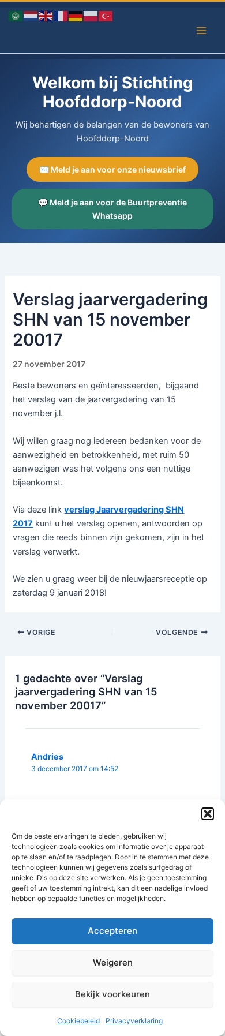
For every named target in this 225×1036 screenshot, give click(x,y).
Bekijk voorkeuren (112, 994)
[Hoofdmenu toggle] (201, 30)
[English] (46, 15)
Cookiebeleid (78, 1020)
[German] (76, 15)
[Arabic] (16, 15)
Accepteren (112, 930)
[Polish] (91, 15)
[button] (207, 814)
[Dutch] (31, 15)
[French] (61, 15)
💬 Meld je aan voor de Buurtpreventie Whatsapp (112, 208)
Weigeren (113, 962)
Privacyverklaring (134, 1020)
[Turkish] (106, 15)
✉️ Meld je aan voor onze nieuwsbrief (112, 169)
